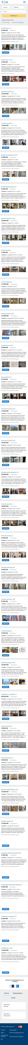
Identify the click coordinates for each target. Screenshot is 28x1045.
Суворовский (7, 1013)
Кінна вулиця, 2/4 (6, 377)
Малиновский (7, 1015)
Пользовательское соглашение (16, 1036)
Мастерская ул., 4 (6, 28)
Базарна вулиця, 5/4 (7, 758)
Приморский (7, 1004)
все (8, 22)
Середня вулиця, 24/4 (7, 313)
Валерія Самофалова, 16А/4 (9, 155)
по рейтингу (21, 22)
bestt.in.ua (12, 73)
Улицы (13, 998)
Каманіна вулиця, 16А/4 (8, 662)
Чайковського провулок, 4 (9, 694)
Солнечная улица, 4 (7, 123)
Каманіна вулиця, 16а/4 (8, 218)
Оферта (2, 1032)
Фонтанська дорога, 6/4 (8, 409)
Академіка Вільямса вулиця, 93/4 (11, 853)
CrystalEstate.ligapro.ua (14, 41)
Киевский (6, 1006)
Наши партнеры (12, 1030)
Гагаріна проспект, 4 (7, 504)
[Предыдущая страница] (10, 986)
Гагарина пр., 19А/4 (7, 948)
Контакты (3, 1030)
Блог (2, 1039)
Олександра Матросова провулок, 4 (11, 884)
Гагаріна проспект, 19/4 (8, 599)
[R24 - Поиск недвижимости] (5, 2)
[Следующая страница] (17, 986)
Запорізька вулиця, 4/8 (8, 567)
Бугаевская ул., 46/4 (7, 345)
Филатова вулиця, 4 (7, 535)
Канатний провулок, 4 (7, 91)
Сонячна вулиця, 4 (6, 282)
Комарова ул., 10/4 (6, 60)
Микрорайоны (17, 993)
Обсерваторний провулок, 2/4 (10, 472)
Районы (6, 993)
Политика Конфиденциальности (16, 1032)
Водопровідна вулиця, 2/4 (8, 186)
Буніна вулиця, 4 (6, 250)
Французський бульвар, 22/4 (9, 789)
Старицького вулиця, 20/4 (8, 916)
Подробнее (5, 52)
